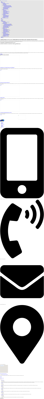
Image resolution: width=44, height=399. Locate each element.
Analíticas (2, 388)
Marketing (2, 386)
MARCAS (2, 123)
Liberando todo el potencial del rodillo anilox (5, 82)
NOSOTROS (2, 125)
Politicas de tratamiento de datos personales (3, 373)
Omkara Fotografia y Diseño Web (5, 374)
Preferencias (2, 391)
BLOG (1, 126)
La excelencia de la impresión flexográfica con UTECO (6, 112)
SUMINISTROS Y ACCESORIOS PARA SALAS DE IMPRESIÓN (7, 67)
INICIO (1, 122)
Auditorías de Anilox (2, 97)
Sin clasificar (2, 394)
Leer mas (1, 376)
